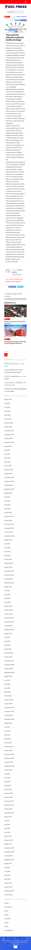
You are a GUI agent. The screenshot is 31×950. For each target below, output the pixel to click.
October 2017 (8, 809)
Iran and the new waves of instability (15, 298)
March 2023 (8, 559)
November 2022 (9, 575)
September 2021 (9, 629)
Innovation (7, 918)
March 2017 (8, 836)
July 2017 (7, 820)
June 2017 (7, 824)
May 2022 (7, 598)
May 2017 (7, 828)
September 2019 (9, 719)
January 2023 (8, 567)
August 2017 (8, 816)
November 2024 (9, 481)
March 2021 (8, 649)
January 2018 (8, 797)
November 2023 (9, 528)
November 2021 (9, 622)
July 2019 (7, 727)
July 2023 (7, 544)
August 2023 (8, 540)
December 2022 (9, 571)
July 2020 (7, 680)
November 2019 (9, 711)
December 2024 (9, 477)
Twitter (17, 20)
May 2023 (7, 551)
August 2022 (8, 586)
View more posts (17, 274)
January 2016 (8, 887)
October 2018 (8, 762)
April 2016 (7, 879)
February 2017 (8, 840)
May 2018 (7, 781)
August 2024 (8, 493)
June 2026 (7, 407)
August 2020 (8, 676)
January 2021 (8, 657)
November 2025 (9, 434)
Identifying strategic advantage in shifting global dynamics (15, 342)
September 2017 (9, 813)
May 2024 (7, 505)
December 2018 (9, 754)
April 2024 (7, 508)
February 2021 (8, 653)
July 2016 (7, 867)
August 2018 (8, 770)
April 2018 (7, 785)
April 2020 (7, 692)
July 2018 (7, 774)
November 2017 (9, 805)
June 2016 (7, 871)
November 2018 (9, 758)
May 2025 (7, 458)
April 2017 (7, 832)
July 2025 (7, 450)
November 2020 (9, 664)
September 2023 (9, 536)
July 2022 (7, 590)
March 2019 (8, 742)
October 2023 (8, 532)
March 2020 (8, 696)
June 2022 (7, 594)
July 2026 (7, 403)
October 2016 (8, 855)
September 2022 (9, 583)
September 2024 (9, 489)
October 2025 (8, 438)
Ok (15, 947)
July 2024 (7, 497)
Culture (6, 903)
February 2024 (8, 516)
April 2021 (7, 645)
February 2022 (8, 610)
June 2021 (7, 641)
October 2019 (8, 715)
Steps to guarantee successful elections (14, 322)
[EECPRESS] (15, 7)
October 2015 (8, 894)
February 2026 (8, 423)
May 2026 (7, 411)
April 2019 (7, 738)
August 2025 (8, 446)
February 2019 (8, 746)
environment (8, 907)
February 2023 (8, 563)
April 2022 (7, 602)
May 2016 (7, 875)
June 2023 (7, 547)
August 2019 (8, 723)
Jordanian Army (18, 279)
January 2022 (8, 614)
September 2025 (9, 442)
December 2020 (9, 660)
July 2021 (7, 637)
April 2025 (7, 462)
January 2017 (8, 844)
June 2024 (7, 501)
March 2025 (8, 466)
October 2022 (8, 579)
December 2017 (9, 801)
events (6, 911)
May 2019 (7, 735)
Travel (6, 926)
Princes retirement (15, 281)
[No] (29, 943)
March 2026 (8, 419)
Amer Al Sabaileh (21, 16)
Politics (7, 16)
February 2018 (8, 793)
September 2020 (9, 672)
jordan (11, 279)
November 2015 (9, 891)
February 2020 (8, 699)
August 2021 (8, 633)
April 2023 (7, 555)
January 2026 (8, 427)
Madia (8, 281)
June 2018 (7, 777)
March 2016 (8, 883)
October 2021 (8, 625)
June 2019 (7, 731)
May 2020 (7, 688)
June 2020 (7, 684)
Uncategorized (8, 930)
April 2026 (7, 415)
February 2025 (8, 469)
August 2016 (8, 863)
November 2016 (9, 852)
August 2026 (8, 399)
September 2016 (9, 859)
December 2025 (9, 430)
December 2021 (9, 618)
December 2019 (9, 707)
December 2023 (9, 524)
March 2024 (8, 512)
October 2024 (8, 485)
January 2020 (8, 703)
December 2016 (9, 848)
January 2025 (8, 473)
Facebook (24, 20)
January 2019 (8, 750)
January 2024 (8, 520)
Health (6, 915)
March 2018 (8, 789)
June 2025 (7, 454)
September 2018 (9, 766)
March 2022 (8, 606)
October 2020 (8, 668)
